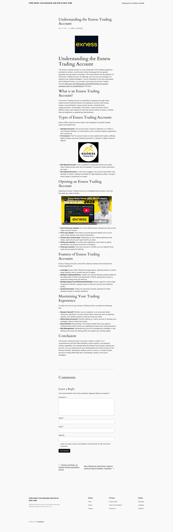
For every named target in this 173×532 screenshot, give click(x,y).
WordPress (41, 521)
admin (73, 28)
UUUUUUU (79, 28)
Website (61, 435)
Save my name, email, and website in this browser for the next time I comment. (86, 445)
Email (61, 427)
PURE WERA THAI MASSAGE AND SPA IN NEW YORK (50, 3)
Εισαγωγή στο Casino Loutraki (133, 3)
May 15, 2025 (63, 28)
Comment (63, 397)
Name (61, 418)
